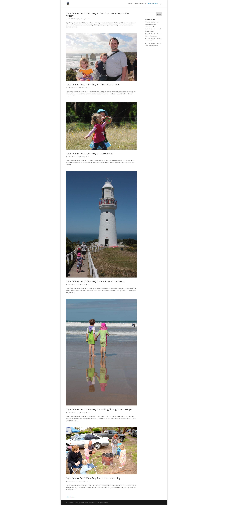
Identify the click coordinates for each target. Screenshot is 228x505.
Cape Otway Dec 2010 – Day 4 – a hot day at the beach (95, 281)
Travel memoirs (139, 3)
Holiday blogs (152, 3)
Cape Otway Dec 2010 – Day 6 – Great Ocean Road (93, 84)
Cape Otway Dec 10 (83, 19)
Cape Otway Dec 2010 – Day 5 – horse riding (89, 153)
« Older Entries (70, 497)
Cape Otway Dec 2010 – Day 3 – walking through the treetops (99, 409)
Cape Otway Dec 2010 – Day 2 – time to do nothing (93, 478)
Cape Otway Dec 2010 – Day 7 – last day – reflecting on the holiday (97, 14)
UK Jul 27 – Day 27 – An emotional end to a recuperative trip (151, 24)
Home (130, 3)
